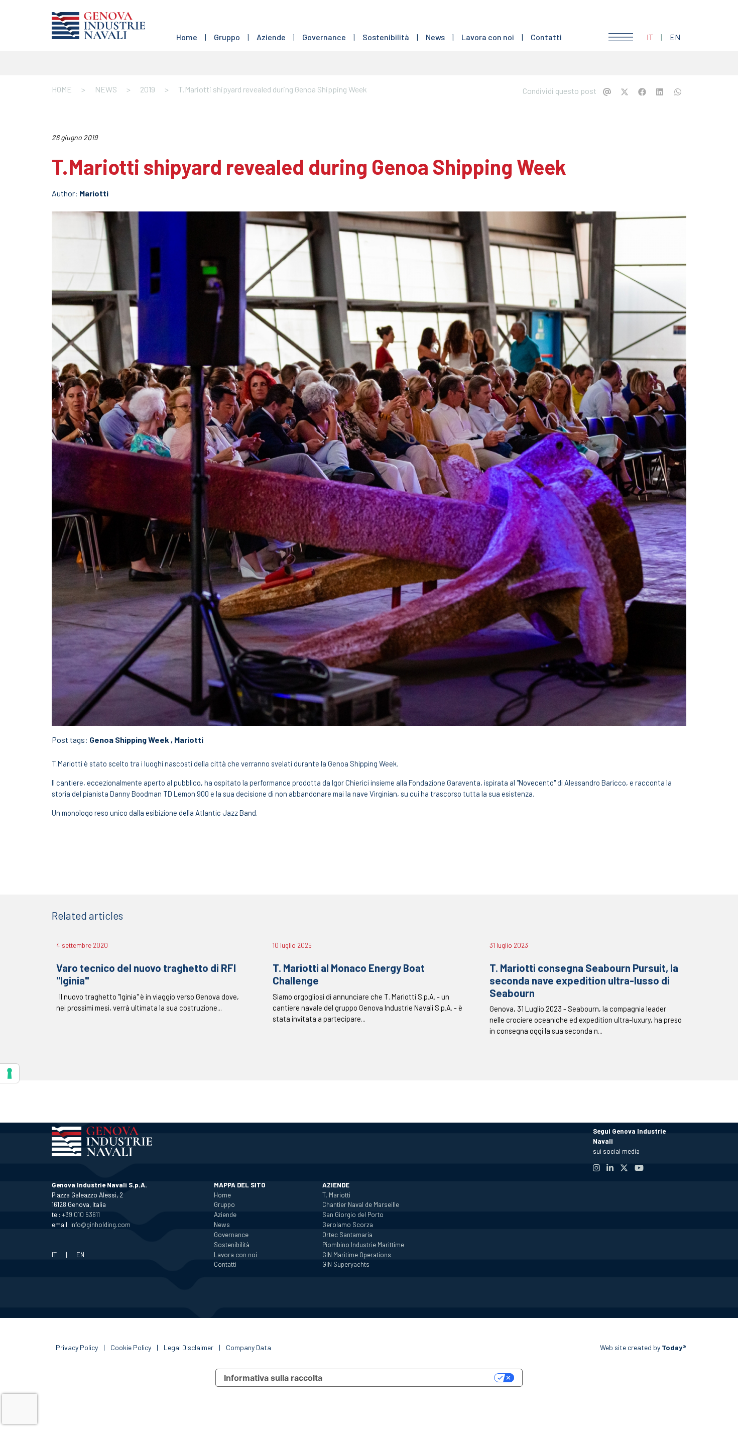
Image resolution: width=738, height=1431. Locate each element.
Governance (324, 37)
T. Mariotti (336, 1195)
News (435, 37)
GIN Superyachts (346, 1264)
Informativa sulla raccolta (273, 1378)
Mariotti (93, 193)
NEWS (106, 89)
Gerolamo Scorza (347, 1225)
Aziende (271, 37)
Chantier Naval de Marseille (360, 1204)
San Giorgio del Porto (353, 1214)
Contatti (546, 37)
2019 (147, 89)
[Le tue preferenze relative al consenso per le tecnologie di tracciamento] (9, 1073)
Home (186, 37)
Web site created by (643, 1347)
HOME (62, 89)
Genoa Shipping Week (129, 739)
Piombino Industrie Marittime (363, 1245)
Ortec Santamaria (347, 1235)
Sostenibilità (385, 37)
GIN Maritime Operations (356, 1255)
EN (675, 37)
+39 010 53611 (81, 1214)
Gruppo (227, 37)
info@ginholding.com (100, 1225)
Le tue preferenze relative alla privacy (413, 1378)
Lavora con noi (487, 37)
